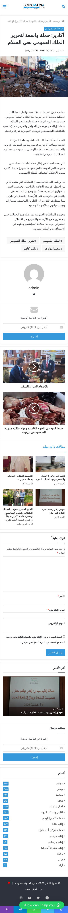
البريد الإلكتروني (56, 609)
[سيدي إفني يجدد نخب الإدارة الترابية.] (50, 497)
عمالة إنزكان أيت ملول (51, 830)
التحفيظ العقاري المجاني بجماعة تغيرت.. (20, 477)
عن (41, 888)
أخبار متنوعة (56, 806)
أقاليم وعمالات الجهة (40, 21)
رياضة (60, 853)
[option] (34, 696)
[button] (41, 905)
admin (34, 288)
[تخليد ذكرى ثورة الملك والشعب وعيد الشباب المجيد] (50, 464)
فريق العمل (31, 888)
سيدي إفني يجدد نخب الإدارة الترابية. (53, 511)
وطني (60, 789)
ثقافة (60, 800)
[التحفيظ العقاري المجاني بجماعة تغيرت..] (18, 464)
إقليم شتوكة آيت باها (52, 847)
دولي (60, 859)
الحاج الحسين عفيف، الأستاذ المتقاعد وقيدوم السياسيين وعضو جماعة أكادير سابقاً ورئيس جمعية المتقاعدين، (18, 514)
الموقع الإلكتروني (56, 623)
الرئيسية (57, 21)
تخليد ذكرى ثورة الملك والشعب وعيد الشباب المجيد (50, 477)
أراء (61, 865)
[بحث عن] (63, 8)
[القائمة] (4, 8)
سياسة (59, 794)
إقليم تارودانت (55, 841)
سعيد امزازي (52, 248)
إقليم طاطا (57, 824)
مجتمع (59, 783)
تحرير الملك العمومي (22, 240)
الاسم (61, 596)
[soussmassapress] (34, 6)
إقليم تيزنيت (56, 835)
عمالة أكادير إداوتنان (18, 21)
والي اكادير (30, 248)
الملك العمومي (51, 240)
